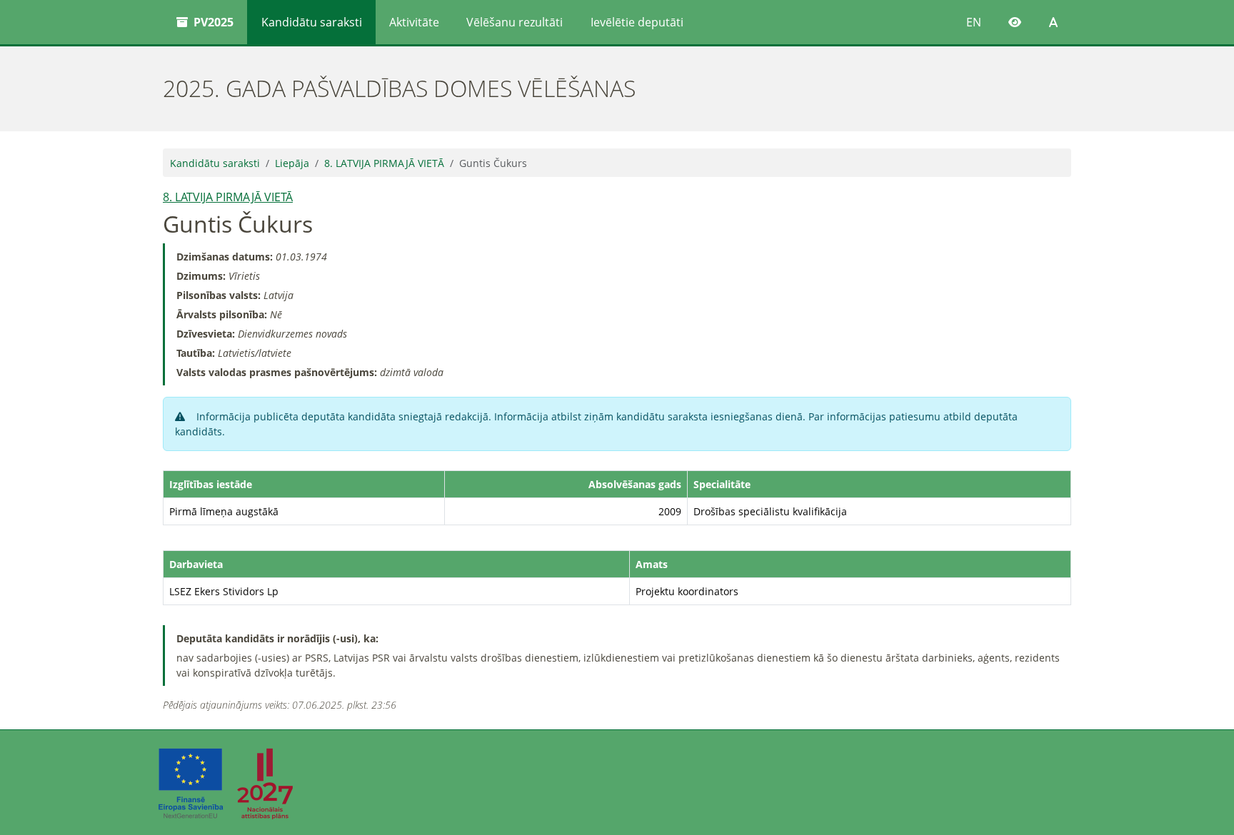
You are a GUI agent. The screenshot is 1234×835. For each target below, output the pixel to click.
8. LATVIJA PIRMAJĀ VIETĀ (384, 163)
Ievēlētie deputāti (637, 22)
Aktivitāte (414, 22)
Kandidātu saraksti (311, 22)
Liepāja (292, 163)
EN (973, 22)
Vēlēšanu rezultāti (514, 22)
